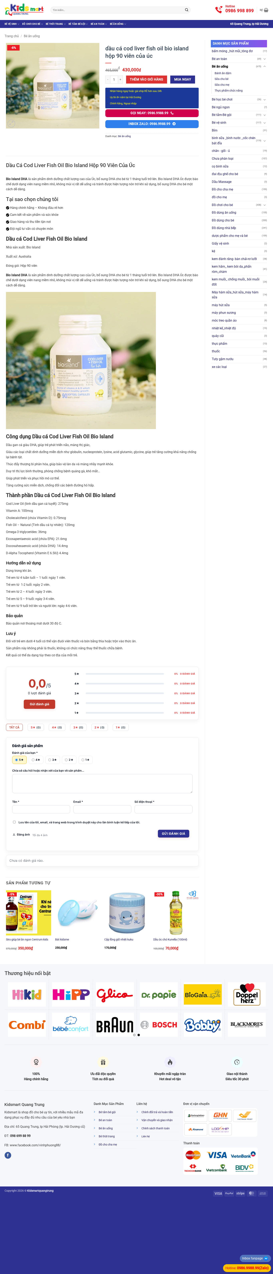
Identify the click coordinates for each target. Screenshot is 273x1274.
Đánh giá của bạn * (25, 752)
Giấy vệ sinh (220, 243)
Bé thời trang (54, 23)
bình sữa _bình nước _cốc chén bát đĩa (233, 140)
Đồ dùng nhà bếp (224, 228)
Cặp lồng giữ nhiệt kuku (118, 939)
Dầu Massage (221, 182)
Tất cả (14, 727)
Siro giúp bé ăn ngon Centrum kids (27, 939)
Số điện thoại (144, 801)
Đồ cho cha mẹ (222, 189)
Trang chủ (12, 36)
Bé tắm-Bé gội (77, 23)
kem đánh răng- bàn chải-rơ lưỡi (234, 259)
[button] (264, 10)
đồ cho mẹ (219, 197)
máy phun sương (224, 313)
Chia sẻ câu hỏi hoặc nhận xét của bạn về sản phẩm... (48, 770)
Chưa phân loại (222, 158)
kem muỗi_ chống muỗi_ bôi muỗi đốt (235, 281)
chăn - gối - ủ (221, 151)
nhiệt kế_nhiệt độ (224, 328)
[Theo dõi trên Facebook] (8, 1155)
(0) (36, 727)
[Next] (198, 924)
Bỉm (214, 130)
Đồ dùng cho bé (223, 220)
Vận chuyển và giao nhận (157, 1120)
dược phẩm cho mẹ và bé (230, 236)
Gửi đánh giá (39, 704)
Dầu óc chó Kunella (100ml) (170, 939)
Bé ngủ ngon (221, 107)
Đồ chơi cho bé (31, 23)
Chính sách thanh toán (155, 1128)
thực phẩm (219, 344)
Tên (15, 801)
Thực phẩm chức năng (229, 90)
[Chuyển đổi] (264, 58)
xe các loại (219, 367)
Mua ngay (182, 79)
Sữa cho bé (221, 79)
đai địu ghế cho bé (225, 174)
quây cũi (218, 336)
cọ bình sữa (220, 166)
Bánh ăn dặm (223, 73)
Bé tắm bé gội (107, 1112)
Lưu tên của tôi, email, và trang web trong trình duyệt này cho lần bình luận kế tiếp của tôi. (79, 822)
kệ (213, 251)
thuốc (216, 351)
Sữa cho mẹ (222, 85)
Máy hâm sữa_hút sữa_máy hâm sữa (235, 294)
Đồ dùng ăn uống (224, 212)
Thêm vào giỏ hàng (146, 79)
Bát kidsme (62, 939)
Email (78, 801)
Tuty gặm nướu (222, 359)
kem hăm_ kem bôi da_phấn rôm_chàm (231, 269)
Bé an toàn (98, 23)
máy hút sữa (221, 305)
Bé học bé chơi (222, 99)
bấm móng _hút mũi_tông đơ (232, 51)
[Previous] (6, 924)
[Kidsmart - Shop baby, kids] (25, 10)
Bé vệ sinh (11, 23)
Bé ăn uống (117, 23)
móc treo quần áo (224, 320)
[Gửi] (186, 10)
